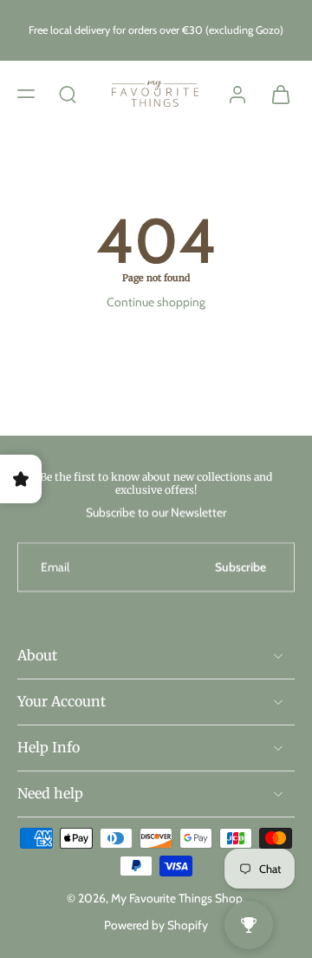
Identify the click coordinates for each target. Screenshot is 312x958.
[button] (26, 93)
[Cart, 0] (276, 94)
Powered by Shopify (156, 925)
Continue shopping (156, 302)
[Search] (68, 93)
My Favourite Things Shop (177, 898)
